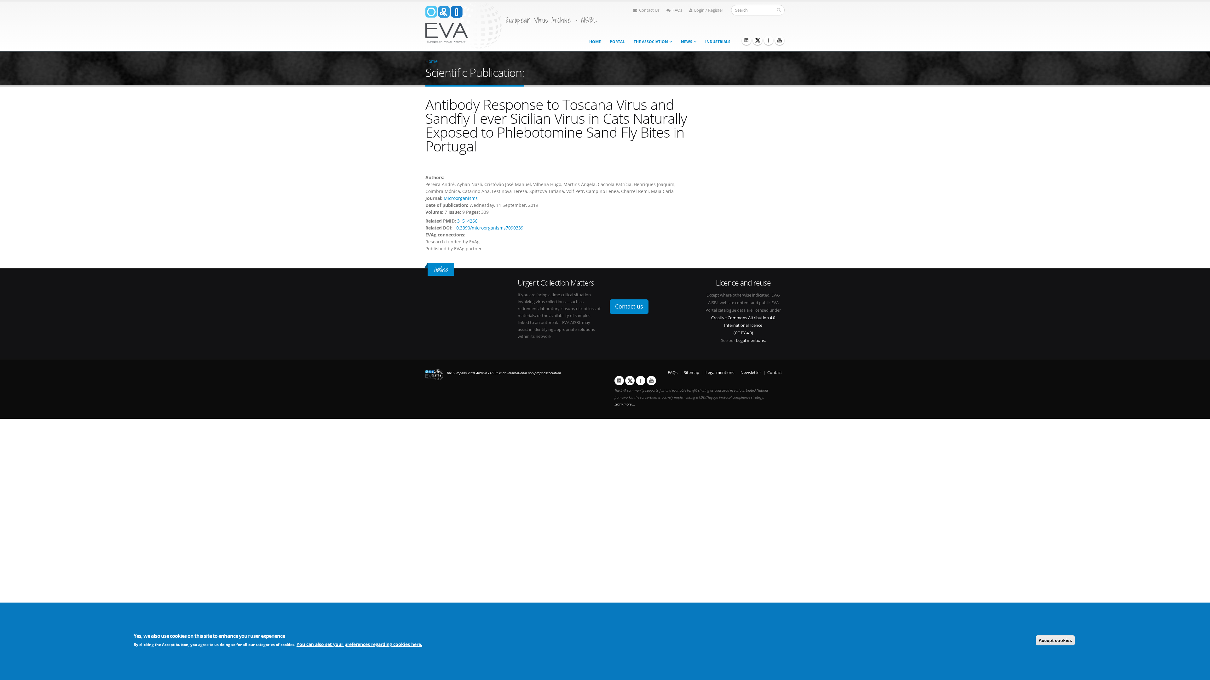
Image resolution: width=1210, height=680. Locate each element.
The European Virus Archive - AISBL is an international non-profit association (504, 373)
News (686, 41)
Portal (617, 41)
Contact (774, 372)
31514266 (467, 221)
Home (595, 41)
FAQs (677, 10)
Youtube (779, 40)
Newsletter (750, 372)
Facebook (768, 40)
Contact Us (649, 10)
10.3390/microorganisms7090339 (488, 228)
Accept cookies (1055, 640)
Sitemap (691, 372)
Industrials (717, 41)
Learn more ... (624, 404)
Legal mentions (720, 372)
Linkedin (746, 40)
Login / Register (708, 10)
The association (651, 41)
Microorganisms (461, 198)
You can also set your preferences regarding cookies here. (359, 644)
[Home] (463, 25)
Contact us (629, 306)
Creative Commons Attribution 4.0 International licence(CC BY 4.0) (743, 325)
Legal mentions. (751, 340)
